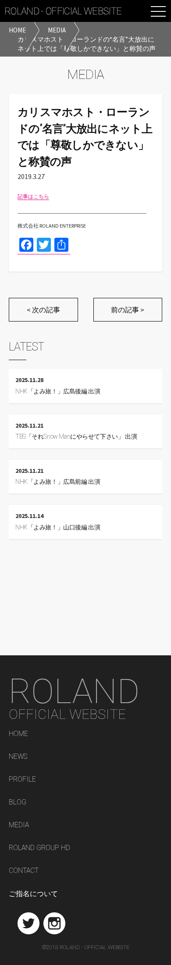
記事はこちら (33, 196)
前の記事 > (127, 309)
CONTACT (24, 871)
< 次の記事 (43, 309)
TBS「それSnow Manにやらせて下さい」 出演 (76, 436)
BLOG (17, 802)
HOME (18, 734)
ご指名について (33, 893)
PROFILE (22, 780)
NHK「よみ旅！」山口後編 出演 (57, 527)
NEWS (18, 757)
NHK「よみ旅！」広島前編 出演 (57, 481)
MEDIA (19, 825)
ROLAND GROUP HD (39, 848)
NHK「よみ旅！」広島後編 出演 (57, 391)
